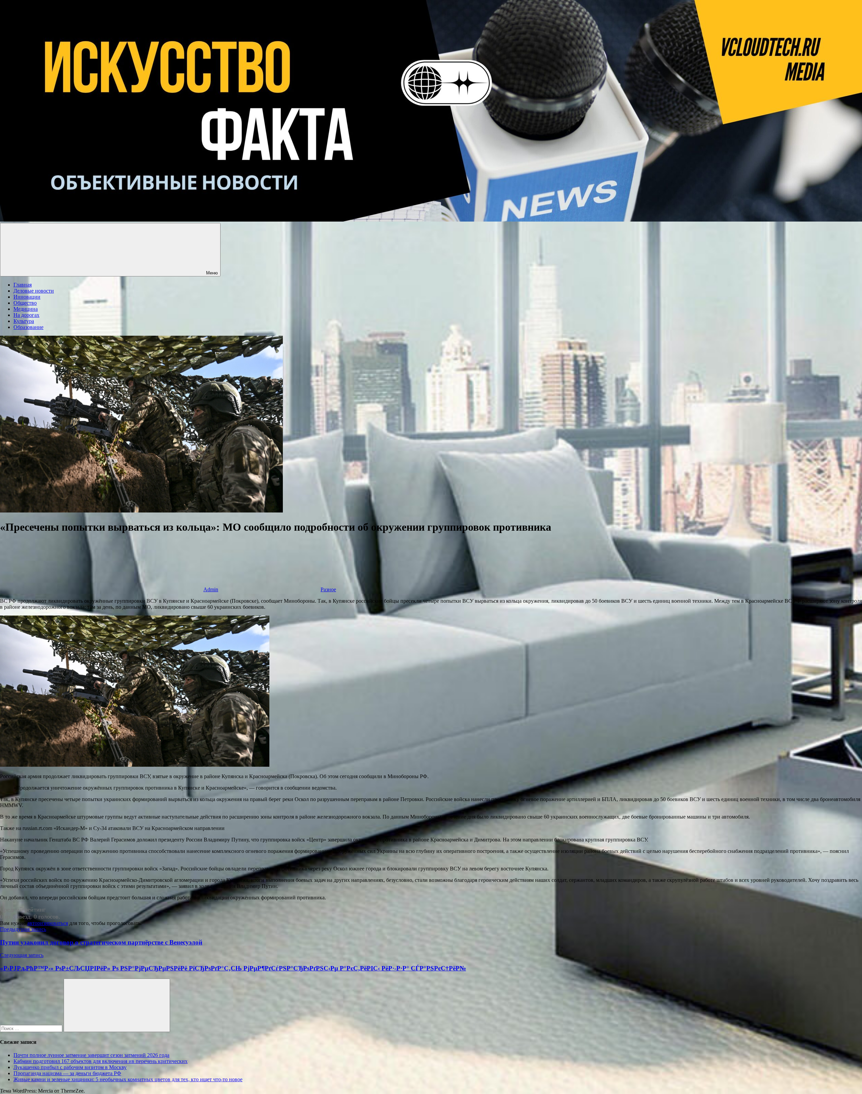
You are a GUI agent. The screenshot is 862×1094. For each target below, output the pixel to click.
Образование (28, 327)
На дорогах (26, 315)
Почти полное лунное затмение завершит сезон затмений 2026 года (91, 1055)
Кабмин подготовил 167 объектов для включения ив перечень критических (100, 1061)
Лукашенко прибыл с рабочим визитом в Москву (70, 1067)
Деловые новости (33, 291)
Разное (328, 589)
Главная (22, 285)
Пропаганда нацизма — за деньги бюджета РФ (67, 1073)
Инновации (26, 297)
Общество (25, 303)
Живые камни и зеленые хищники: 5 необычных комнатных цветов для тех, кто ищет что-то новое (127, 1079)
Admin (210, 589)
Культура (23, 321)
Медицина (25, 309)
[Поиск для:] (32, 1028)
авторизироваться (47, 923)
